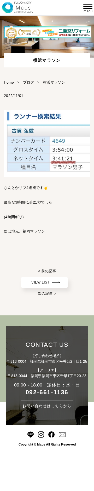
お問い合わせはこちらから (46, 406)
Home (9, 82)
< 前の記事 (47, 271)
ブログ (28, 82)
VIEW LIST (40, 282)
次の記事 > (47, 293)
